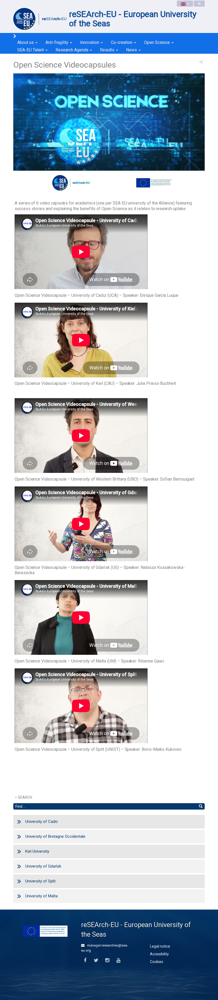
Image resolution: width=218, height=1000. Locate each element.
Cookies (156, 962)
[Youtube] (118, 960)
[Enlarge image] (109, 135)
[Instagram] (107, 960)
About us (26, 42)
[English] (185, 4)
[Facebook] (85, 960)
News (132, 49)
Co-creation (122, 42)
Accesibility (159, 954)
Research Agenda (72, 49)
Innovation (90, 42)
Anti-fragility (57, 42)
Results (107, 49)
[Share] (201, 62)
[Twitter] (96, 960)
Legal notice (160, 946)
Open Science (157, 42)
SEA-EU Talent (31, 49)
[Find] (201, 806)
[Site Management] (199, 4)
